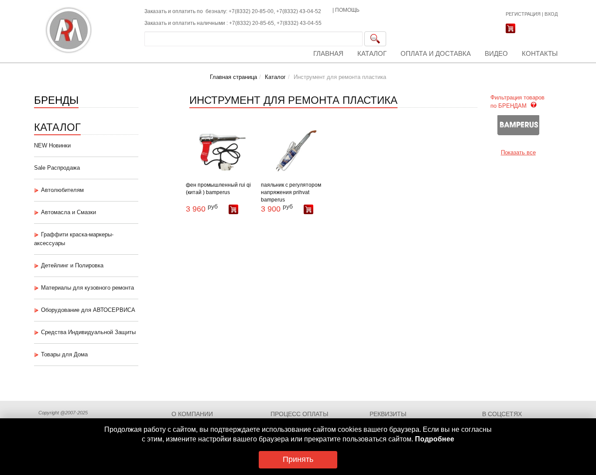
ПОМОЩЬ (347, 10)
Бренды (56, 99)
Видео (496, 53)
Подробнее (434, 439)
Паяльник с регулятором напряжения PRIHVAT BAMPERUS (291, 192)
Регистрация (523, 14)
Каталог (372, 53)
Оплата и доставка (436, 53)
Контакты (540, 53)
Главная (328, 53)
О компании (192, 413)
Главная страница (233, 77)
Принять (298, 459)
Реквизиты (388, 413)
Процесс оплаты (299, 413)
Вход (551, 14)
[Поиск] (375, 38)
